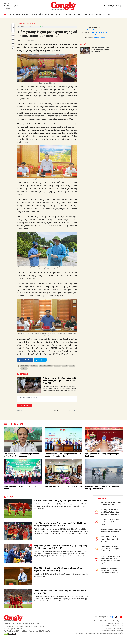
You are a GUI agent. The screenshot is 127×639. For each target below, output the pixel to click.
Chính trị (11, 14)
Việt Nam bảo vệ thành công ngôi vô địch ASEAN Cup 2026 (60, 500)
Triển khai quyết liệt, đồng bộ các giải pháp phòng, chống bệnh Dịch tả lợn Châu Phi (59, 380)
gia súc (64, 366)
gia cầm (71, 366)
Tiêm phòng (25, 366)
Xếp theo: (57, 411)
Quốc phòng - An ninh (80, 14)
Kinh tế (61, 14)
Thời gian (63, 411)
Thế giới (68, 14)
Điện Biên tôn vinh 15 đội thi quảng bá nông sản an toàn (21, 487)
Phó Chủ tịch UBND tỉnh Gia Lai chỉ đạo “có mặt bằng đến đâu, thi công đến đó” (111, 512)
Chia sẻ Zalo (41, 360)
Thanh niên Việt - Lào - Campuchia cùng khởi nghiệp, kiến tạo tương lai (63, 455)
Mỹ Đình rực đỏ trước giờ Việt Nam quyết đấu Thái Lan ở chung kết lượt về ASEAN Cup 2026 (60, 524)
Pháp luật (34, 14)
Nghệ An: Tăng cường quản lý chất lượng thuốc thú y (111, 530)
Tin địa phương (30, 23)
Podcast (91, 14)
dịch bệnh (34, 366)
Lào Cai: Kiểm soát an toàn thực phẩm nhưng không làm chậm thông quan (22, 455)
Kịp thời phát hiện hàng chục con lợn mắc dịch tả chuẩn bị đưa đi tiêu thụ (100, 49)
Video (104, 14)
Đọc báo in (9, 8)
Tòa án (18, 14)
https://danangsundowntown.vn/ (95, 29)
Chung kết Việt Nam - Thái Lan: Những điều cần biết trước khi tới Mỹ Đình (60, 591)
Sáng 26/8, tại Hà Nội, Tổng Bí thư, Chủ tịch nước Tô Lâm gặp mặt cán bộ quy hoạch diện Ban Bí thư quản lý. (61, 575)
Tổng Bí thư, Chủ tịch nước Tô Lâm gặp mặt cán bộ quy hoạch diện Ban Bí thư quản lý (58, 569)
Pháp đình (25, 14)
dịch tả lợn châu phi (46, 366)
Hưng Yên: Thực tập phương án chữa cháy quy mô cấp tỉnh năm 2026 (103, 487)
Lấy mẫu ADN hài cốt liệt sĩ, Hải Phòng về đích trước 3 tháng (111, 522)
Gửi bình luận (25, 405)
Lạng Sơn (24, 368)
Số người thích (72, 411)
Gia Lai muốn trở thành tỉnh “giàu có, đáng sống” (111, 503)
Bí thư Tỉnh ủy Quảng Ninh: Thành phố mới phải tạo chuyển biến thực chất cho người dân (110, 559)
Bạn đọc (98, 14)
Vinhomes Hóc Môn (99, 37)
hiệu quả (57, 366)
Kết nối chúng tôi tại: (101, 617)
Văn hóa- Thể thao (51, 14)
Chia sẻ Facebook (26, 360)
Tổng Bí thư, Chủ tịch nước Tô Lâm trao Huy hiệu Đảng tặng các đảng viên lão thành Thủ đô (60, 546)
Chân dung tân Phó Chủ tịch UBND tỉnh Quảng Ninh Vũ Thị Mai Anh (110, 549)
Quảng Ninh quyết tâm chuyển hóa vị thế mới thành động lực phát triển (110, 570)
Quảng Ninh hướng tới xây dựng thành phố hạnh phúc (102, 455)
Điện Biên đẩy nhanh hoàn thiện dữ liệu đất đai (63, 486)
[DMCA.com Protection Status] (33, 634)
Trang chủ (20, 23)
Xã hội (41, 14)
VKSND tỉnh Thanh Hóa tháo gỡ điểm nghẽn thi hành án (109, 539)
